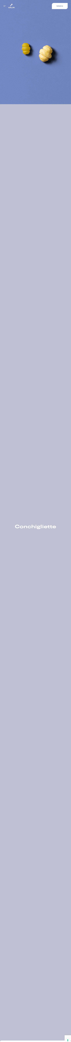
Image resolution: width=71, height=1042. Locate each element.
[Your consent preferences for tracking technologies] (68, 1040)
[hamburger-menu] (4, 6)
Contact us (60, 6)
